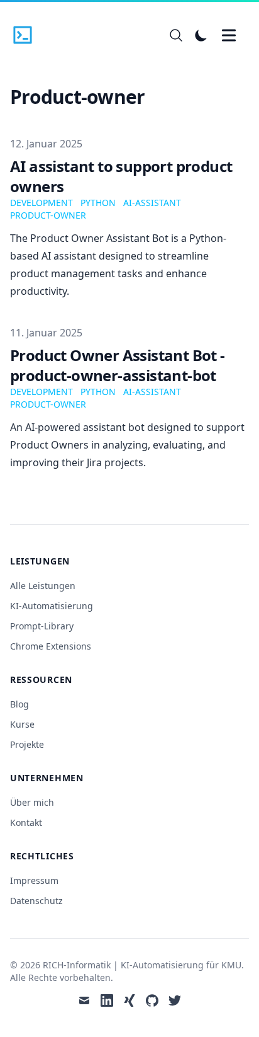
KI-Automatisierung (51, 606)
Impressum (34, 880)
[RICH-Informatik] (26, 35)
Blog (19, 704)
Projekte (27, 744)
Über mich (32, 802)
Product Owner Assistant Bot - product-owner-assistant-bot (117, 365)
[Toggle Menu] (229, 35)
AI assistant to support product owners (121, 176)
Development (41, 203)
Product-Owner (48, 215)
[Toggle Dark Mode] (201, 35)
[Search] (176, 35)
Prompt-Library (42, 626)
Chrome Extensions (50, 646)
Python (98, 203)
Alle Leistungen (42, 586)
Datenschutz (36, 901)
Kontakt (26, 822)
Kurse (22, 724)
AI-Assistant (152, 203)
